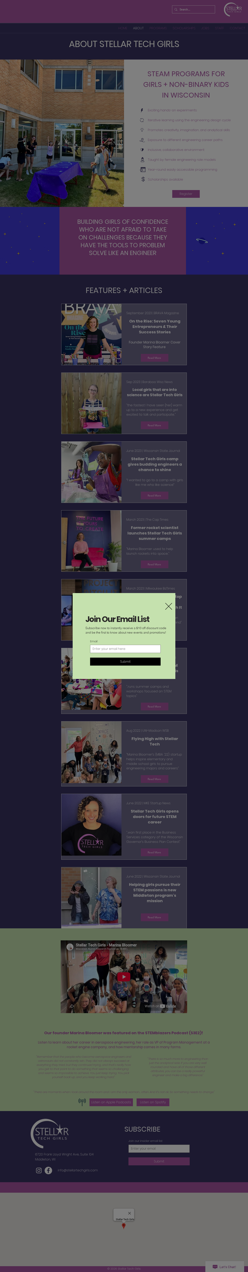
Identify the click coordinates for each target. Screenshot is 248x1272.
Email (93, 641)
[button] (168, 606)
